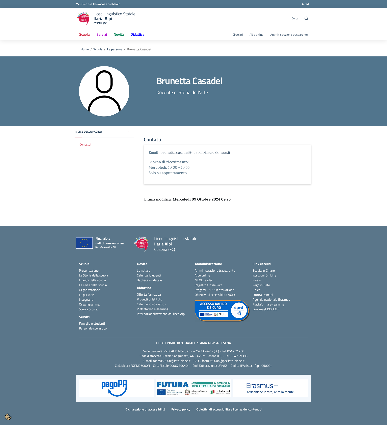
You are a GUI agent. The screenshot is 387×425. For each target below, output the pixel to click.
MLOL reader (203, 280)
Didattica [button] (137, 34)
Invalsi (257, 280)
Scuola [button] (84, 34)
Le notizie (143, 270)
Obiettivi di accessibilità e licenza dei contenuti (229, 409)
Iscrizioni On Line (264, 275)
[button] (104, 131)
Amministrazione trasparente (289, 34)
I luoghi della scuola (92, 280)
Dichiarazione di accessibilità (145, 409)
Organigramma (89, 304)
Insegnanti (86, 299)
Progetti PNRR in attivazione (214, 289)
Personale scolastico (93, 328)
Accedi (306, 4)
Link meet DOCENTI (266, 309)
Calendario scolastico (151, 304)
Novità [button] (119, 34)
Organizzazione (89, 289)
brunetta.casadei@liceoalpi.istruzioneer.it (195, 152)
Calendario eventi (149, 275)
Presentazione (89, 270)
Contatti (85, 144)
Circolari (238, 34)
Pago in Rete (261, 285)
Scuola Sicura (88, 309)
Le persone (114, 49)
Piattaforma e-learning (152, 309)
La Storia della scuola (93, 275)
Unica (256, 289)
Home (85, 49)
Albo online (256, 34)
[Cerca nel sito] (306, 18)
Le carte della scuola (93, 285)
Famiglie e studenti (92, 323)
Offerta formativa (149, 294)
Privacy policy (180, 409)
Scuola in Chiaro (264, 270)
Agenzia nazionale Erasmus (271, 299)
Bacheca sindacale (149, 280)
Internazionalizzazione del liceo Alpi (161, 313)
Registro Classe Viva (208, 285)
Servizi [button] (102, 34)
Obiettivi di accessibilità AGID (215, 294)
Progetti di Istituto (149, 299)
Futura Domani (263, 294)
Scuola (97, 49)
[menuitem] (84, 34)
